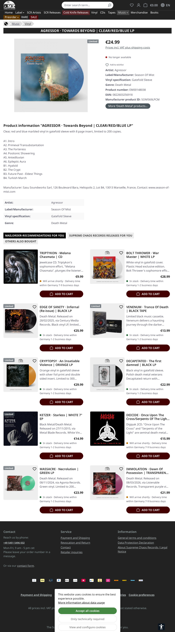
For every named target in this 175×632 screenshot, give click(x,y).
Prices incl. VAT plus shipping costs (127, 47)
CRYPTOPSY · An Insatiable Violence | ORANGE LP (59, 363)
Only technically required (87, 619)
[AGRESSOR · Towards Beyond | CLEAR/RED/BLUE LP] (51, 75)
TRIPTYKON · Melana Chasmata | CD (55, 255)
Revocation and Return (75, 542)
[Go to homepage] (9, 5)
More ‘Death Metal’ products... (127, 106)
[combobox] (83, 5)
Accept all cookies (87, 611)
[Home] (6, 23)
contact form (25, 566)
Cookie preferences (141, 595)
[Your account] (138, 5)
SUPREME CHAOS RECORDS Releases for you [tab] (100, 235)
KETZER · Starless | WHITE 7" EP (61, 417)
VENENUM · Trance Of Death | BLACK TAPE (147, 309)
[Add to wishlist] (33, 253)
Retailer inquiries (72, 552)
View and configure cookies (87, 627)
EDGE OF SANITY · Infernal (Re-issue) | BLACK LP (59, 309)
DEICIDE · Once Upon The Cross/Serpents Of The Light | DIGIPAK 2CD (147, 417)
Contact (66, 547)
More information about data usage (81, 602)
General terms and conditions (137, 538)
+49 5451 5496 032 (14, 542)
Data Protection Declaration (136, 542)
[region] (51, 75)
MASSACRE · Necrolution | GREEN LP (59, 471)
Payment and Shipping (75, 538)
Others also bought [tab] (20, 241)
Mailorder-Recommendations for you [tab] (34, 235)
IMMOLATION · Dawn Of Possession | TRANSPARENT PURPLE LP (147, 471)
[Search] (109, 5)
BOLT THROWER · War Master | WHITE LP (142, 255)
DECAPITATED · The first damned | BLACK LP (143, 363)
